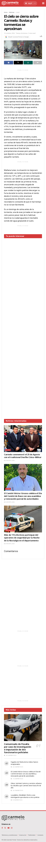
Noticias (11, 12)
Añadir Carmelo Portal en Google (18, 37)
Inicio (5, 12)
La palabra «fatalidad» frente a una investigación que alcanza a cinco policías (25, 796)
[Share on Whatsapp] (28, 62)
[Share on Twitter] (18, 62)
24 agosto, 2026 (10, 543)
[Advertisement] (23, 327)
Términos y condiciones (9, 835)
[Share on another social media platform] (37, 62)
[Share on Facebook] (8, 62)
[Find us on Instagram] (12, 828)
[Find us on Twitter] (5, 828)
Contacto (40, 835)
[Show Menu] (43, 3)
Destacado (10, 530)
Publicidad (31, 835)
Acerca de (22, 835)
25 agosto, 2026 (10, 460)
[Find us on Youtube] (8, 828)
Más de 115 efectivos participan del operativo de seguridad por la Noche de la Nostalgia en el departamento (21, 538)
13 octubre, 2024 (9, 33)
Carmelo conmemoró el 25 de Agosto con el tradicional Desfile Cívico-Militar (22, 456)
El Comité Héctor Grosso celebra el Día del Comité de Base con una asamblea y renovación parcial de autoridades (23, 496)
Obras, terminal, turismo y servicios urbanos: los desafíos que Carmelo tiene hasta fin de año (26, 785)
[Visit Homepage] (10, 3)
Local (17, 12)
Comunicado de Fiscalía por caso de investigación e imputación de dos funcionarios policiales (17, 748)
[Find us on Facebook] (2, 828)
